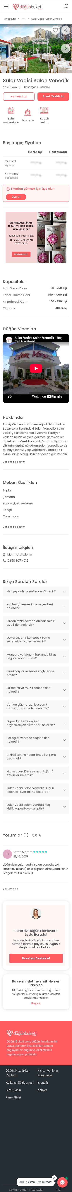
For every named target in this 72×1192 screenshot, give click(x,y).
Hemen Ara (19, 96)
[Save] (55, 30)
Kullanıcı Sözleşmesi (19, 1082)
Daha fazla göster (14, 461)
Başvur (36, 1003)
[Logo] (27, 7)
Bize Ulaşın (13, 1090)
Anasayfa (10, 18)
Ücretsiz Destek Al (36, 958)
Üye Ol (16, 197)
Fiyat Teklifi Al (53, 96)
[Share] (65, 30)
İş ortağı (42, 1082)
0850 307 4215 (18, 560)
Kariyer (42, 1090)
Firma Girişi (13, 1097)
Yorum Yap (10, 889)
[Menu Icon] (6, 8)
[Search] (66, 8)
